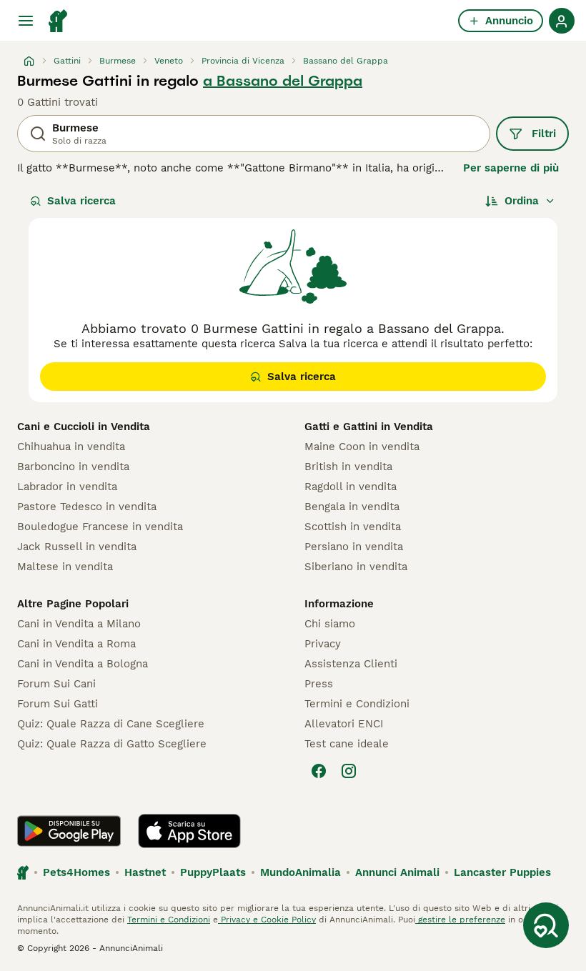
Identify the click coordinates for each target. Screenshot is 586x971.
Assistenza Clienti (350, 663)
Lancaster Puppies (502, 872)
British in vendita (348, 466)
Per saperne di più (511, 167)
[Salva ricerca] (546, 925)
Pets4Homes (76, 872)
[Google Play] (69, 831)
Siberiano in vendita (355, 566)
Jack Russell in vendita (76, 546)
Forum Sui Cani (56, 683)
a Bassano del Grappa (282, 80)
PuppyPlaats (213, 872)
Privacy (322, 643)
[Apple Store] (189, 831)
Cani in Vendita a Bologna (82, 663)
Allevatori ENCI (343, 723)
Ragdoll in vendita (350, 486)
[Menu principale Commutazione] (25, 20)
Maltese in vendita (65, 566)
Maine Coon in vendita (361, 446)
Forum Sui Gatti (57, 703)
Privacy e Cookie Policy (267, 920)
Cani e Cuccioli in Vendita (83, 426)
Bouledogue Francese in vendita (100, 526)
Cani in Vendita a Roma (76, 643)
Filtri (544, 133)
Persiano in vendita (353, 546)
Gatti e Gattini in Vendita (368, 426)
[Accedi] (562, 21)
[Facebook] (318, 771)
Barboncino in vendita (73, 466)
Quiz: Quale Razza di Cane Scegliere (110, 723)
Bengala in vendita (351, 506)
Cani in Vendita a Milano (79, 623)
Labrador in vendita (67, 486)
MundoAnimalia (300, 872)
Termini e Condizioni (356, 703)
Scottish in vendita (352, 526)
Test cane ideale (346, 743)
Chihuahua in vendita (71, 446)
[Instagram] (348, 771)
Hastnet (145, 872)
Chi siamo (329, 623)
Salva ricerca (81, 200)
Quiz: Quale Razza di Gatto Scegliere (112, 743)
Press (318, 683)
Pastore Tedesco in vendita (87, 506)
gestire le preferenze (460, 920)
